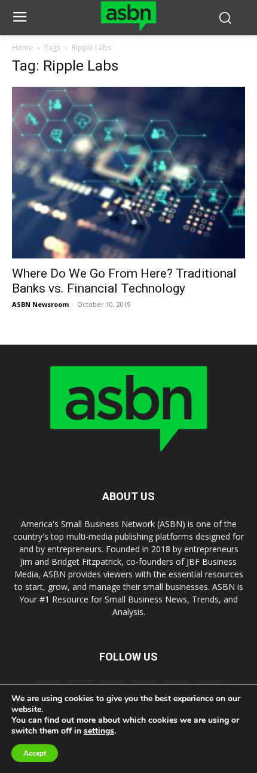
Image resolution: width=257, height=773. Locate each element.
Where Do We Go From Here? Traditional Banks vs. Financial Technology (124, 281)
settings (99, 731)
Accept (34, 753)
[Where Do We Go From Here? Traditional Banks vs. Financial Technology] (128, 173)
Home (22, 47)
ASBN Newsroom (40, 304)
